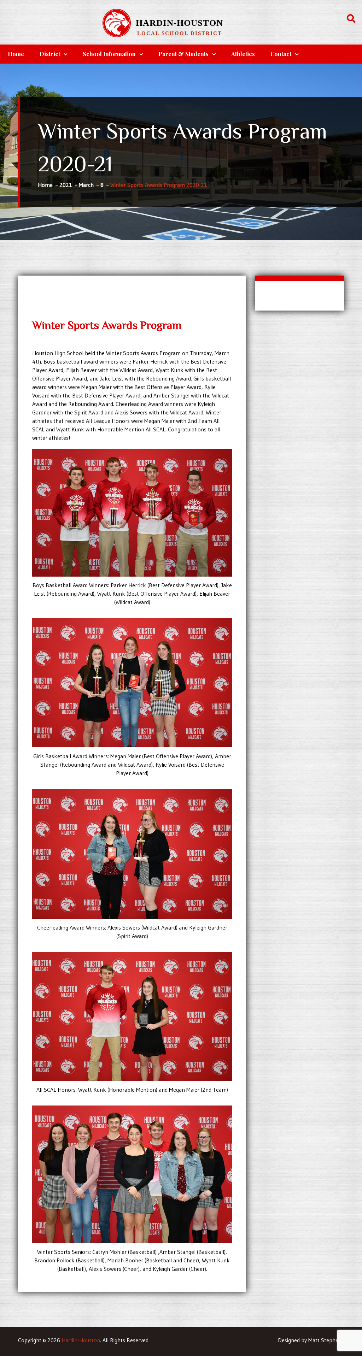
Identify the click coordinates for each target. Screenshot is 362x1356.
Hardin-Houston (179, 23)
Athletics (243, 54)
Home (16, 54)
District (50, 54)
